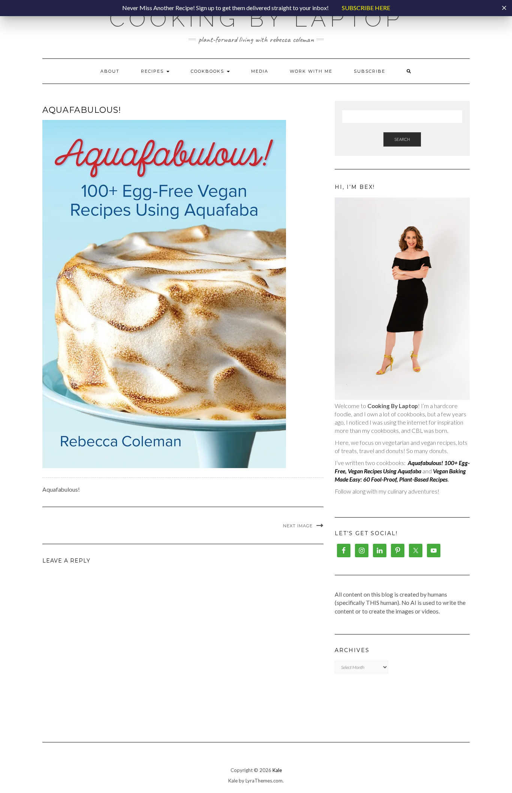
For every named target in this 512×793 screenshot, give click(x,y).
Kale (277, 770)
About (110, 71)
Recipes (153, 71)
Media (259, 71)
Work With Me (311, 71)
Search (402, 139)
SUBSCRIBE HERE (366, 7)
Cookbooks (208, 71)
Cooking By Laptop (256, 19)
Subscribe (369, 71)
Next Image (298, 525)
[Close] (504, 8)
